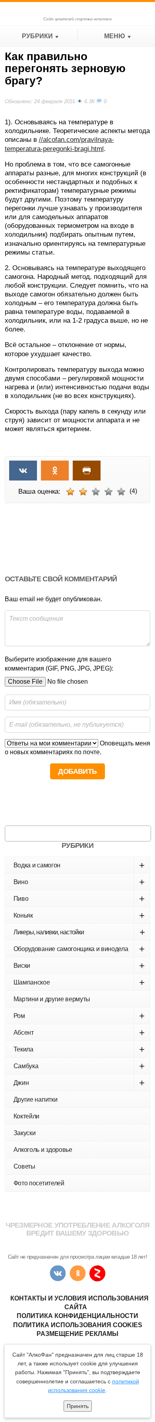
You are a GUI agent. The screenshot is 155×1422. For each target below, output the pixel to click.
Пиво (79, 898)
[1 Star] (70, 491)
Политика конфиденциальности (77, 1315)
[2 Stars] (83, 491)
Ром (79, 1015)
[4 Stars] (108, 491)
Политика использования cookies (77, 1325)
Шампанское (79, 982)
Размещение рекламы (77, 1333)
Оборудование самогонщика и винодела (79, 948)
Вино (79, 882)
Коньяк (79, 915)
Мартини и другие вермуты (52, 999)
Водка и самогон (79, 865)
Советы (24, 1166)
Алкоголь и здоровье (43, 1149)
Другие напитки (36, 1099)
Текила (79, 1049)
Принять (78, 1406)
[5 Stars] (121, 491)
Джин (79, 1082)
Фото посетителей (39, 1183)
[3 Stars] (96, 491)
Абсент (79, 1032)
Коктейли (26, 1116)
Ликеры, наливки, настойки (79, 932)
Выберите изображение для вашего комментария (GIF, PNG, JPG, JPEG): (59, 663)
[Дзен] (97, 1273)
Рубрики (37, 36)
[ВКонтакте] (58, 1273)
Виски (79, 965)
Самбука (79, 1066)
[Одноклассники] (77, 1273)
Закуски (25, 1133)
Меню (114, 36)
